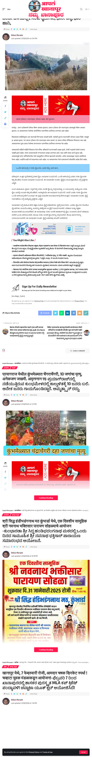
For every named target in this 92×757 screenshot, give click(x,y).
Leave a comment (79, 351)
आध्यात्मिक (6, 368)
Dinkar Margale (17, 35)
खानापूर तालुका (15, 515)
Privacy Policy (34, 752)
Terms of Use (47, 752)
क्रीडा (5, 666)
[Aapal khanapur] (46, 9)
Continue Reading (46, 498)
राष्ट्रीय (14, 368)
